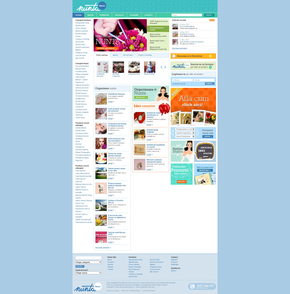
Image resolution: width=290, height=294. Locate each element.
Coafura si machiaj (82, 39)
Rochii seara (80, 101)
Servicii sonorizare (82, 47)
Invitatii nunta (80, 99)
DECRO (79, 144)
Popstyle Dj (80, 147)
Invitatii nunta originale (152, 131)
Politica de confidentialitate (130, 290)
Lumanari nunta (81, 109)
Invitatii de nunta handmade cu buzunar (154, 115)
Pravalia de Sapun (82, 158)
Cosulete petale (81, 71)
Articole (119, 15)
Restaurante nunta (82, 23)
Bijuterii (78, 50)
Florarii (78, 36)
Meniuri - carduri (81, 80)
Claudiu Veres (81, 130)
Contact (149, 15)
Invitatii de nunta (81, 53)
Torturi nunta (80, 118)
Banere (173, 271)
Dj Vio (78, 141)
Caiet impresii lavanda (84, 176)
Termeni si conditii (112, 290)
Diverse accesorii (82, 88)
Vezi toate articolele (102, 247)
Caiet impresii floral (82, 173)
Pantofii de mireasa (116, 94)
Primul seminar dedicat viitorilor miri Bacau (117, 185)
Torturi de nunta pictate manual (115, 155)
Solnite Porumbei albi (83, 219)
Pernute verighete (82, 112)
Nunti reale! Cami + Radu (157, 42)
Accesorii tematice (82, 66)
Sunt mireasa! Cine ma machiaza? (116, 140)
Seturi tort (79, 115)
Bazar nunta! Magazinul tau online (158, 35)
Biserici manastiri (82, 31)
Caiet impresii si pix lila (84, 222)
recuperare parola (178, 84)
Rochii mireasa (81, 34)
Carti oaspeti (80, 77)
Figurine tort (80, 82)
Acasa (78, 15)
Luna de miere (81, 55)
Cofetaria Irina (134, 74)
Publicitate (174, 264)
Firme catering (81, 28)
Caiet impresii (80, 171)
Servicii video (80, 44)
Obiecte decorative (82, 85)
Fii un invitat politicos (187, 26)
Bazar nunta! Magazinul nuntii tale (158, 48)
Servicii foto (80, 42)
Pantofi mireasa (81, 104)
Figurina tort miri (81, 206)
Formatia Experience (83, 155)
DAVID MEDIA (81, 128)
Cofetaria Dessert (82, 136)
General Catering (82, 149)
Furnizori (104, 15)
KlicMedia (79, 139)
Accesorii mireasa (82, 96)
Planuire (134, 15)
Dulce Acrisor (149, 74)
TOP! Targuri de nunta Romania (159, 22)
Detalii (110, 102)
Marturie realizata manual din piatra (154, 161)
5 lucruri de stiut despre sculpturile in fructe (117, 217)
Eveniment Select (82, 133)
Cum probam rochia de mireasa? (116, 110)
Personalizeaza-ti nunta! (157, 29)
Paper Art (79, 160)
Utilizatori (174, 260)
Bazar (90, 15)
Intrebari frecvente (149, 290)
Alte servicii (80, 58)
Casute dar (80, 107)
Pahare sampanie (82, 74)
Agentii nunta (80, 25)
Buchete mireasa (82, 90)
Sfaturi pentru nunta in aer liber (116, 170)
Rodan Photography (83, 152)
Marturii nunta (80, 69)
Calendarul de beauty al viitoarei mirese (117, 125)
